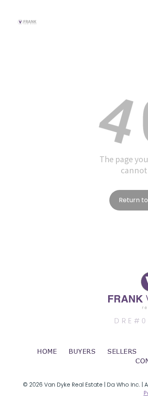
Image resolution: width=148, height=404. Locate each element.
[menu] (136, 15)
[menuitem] (47, 351)
